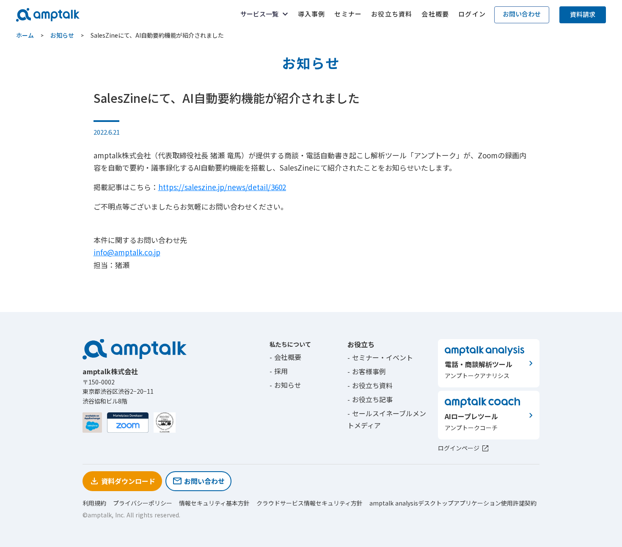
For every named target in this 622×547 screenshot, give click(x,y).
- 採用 (279, 371)
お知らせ (62, 35)
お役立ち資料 (391, 14)
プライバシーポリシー (142, 503)
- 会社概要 (285, 357)
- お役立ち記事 (370, 399)
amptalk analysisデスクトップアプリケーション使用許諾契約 (453, 503)
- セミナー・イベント (380, 357)
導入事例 (311, 14)
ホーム (25, 35)
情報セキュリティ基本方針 (214, 503)
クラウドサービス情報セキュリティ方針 (309, 503)
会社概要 (435, 14)
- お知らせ (285, 385)
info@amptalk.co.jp (127, 252)
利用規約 (94, 503)
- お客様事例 (366, 371)
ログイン (472, 14)
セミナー (348, 14)
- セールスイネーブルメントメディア (386, 419)
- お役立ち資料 (370, 385)
